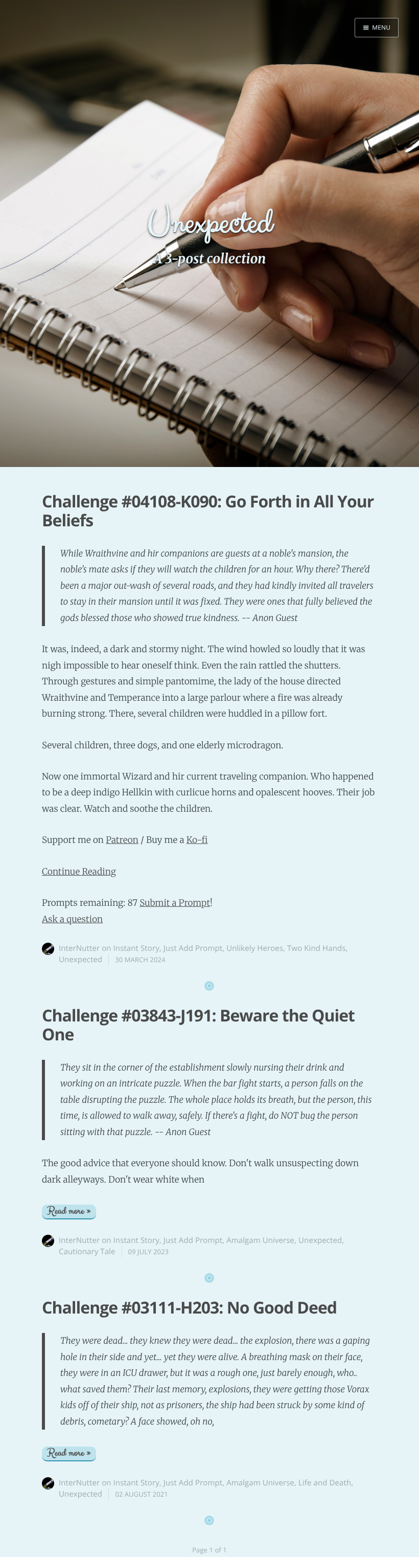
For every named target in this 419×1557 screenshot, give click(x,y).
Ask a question (72, 919)
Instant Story (136, 948)
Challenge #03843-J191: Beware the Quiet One (198, 1025)
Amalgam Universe (260, 1240)
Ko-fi (197, 840)
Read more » (69, 1211)
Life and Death (324, 1483)
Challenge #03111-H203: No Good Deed (189, 1308)
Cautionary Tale (87, 1252)
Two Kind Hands (316, 948)
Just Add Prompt (193, 948)
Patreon (122, 840)
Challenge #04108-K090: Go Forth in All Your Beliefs (208, 511)
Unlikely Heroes (254, 948)
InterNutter (79, 948)
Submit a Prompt (174, 902)
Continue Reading (79, 871)
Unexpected (80, 959)
